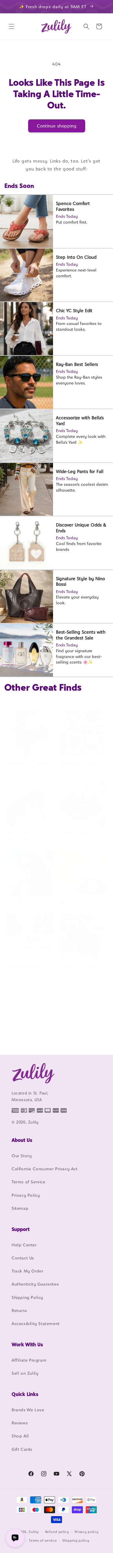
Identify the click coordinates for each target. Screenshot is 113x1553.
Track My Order (27, 1270)
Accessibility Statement (36, 1323)
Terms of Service (28, 1181)
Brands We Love (28, 1409)
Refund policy (57, 1532)
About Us (22, 1140)
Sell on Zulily (25, 1373)
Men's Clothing (78, 967)
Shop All (20, 1435)
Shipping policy (76, 1540)
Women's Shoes (79, 763)
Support (21, 1229)
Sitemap (20, 1208)
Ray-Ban (17, 903)
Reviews (20, 1422)
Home (67, 903)
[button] (11, 26)
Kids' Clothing (24, 1036)
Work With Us (27, 1344)
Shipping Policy (27, 1297)
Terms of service (43, 1540)
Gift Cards (22, 1449)
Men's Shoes (22, 967)
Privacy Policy (26, 1195)
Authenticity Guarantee (35, 1283)
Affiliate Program (29, 1360)
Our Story (22, 1155)
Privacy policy (87, 1532)
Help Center (24, 1244)
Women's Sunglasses (20, 836)
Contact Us (23, 1257)
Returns (19, 1310)
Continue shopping (56, 126)
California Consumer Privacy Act (45, 1168)
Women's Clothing (29, 763)
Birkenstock (74, 833)
